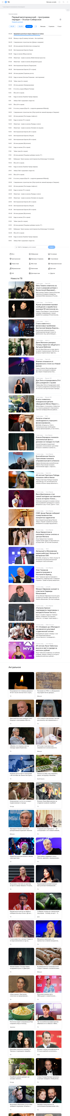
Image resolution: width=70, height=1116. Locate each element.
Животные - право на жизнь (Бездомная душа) (28, 61)
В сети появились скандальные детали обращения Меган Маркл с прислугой (47, 401)
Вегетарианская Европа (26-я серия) (25, 131)
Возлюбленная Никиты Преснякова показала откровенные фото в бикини (47, 458)
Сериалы (51, 26)
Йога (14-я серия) (19, 104)
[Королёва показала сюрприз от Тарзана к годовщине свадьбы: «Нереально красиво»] (21, 1043)
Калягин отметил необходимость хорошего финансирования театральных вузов (46, 420)
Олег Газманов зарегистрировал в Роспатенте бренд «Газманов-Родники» (44, 572)
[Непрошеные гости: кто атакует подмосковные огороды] (21, 795)
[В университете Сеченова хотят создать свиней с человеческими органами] (48, 961)
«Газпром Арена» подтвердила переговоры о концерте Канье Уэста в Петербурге (47, 610)
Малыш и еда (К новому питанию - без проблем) (28, 38)
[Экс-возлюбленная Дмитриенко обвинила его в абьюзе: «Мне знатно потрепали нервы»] (48, 1016)
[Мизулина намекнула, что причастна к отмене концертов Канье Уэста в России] (48, 933)
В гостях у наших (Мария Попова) (24, 89)
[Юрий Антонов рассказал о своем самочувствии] (21, 850)
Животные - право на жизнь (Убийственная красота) (29, 58)
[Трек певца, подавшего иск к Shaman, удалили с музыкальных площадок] (48, 850)
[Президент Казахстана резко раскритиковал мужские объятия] (21, 823)
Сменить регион (17, 22)
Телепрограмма (13, 14)
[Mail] (6, 2)
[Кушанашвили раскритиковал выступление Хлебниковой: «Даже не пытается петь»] (48, 878)
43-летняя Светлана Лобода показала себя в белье (47, 476)
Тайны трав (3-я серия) (21, 81)
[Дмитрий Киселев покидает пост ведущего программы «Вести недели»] (21, 713)
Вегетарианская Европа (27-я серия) (25, 69)
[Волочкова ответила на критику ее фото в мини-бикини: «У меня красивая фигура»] (21, 878)
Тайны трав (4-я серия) (21, 151)
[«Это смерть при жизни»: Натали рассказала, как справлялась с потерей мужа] (48, 713)
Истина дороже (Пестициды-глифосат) (25, 116)
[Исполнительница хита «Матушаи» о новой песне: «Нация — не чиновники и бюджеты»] (48, 988)
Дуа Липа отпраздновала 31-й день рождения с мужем (48, 382)
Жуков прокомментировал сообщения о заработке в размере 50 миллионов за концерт (47, 307)
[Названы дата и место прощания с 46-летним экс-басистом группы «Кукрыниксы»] (21, 768)
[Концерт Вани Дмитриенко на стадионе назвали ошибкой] (48, 795)
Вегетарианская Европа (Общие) (24, 135)
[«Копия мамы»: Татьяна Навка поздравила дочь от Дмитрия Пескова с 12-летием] (21, 961)
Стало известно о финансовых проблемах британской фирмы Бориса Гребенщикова (47, 326)
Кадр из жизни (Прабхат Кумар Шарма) (26, 96)
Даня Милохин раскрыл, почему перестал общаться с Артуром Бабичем (48, 345)
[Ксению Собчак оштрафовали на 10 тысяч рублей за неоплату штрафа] (48, 1043)
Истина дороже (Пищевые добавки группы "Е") (28, 155)
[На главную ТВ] (8, 2)
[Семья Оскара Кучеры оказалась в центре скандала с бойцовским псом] (48, 1071)
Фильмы (42, 26)
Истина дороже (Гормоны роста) (24, 73)
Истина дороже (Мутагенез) (22, 143)
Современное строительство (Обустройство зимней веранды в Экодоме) (36, 112)
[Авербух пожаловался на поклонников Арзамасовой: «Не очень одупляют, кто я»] (48, 1099)
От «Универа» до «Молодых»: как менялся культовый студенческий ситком (48, 629)
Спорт (59, 26)
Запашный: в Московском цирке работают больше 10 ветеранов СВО (47, 553)
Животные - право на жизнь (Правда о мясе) (27, 124)
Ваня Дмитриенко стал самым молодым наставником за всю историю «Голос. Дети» (48, 496)
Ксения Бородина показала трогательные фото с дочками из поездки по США (47, 439)
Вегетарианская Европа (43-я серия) (25, 139)
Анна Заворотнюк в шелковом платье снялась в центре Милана (47, 534)
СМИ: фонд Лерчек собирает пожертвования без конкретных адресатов (48, 515)
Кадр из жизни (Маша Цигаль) (23, 54)
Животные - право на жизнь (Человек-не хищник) (28, 128)
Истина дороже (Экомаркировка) (24, 85)
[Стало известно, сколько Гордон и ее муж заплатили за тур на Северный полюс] (21, 933)
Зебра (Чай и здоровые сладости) (24, 100)
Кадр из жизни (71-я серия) (22, 120)
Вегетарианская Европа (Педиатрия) (25, 65)
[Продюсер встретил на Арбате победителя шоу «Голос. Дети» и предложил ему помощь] (21, 906)
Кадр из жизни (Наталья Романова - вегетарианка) (29, 77)
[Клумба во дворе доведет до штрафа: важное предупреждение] (21, 1071)
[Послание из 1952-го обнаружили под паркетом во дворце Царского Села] (48, 685)
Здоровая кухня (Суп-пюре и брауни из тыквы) (29, 33)
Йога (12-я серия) (19, 93)
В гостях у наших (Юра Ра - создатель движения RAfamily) (31, 108)
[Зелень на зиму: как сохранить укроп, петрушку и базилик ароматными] (48, 768)
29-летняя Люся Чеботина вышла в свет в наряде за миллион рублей (47, 648)
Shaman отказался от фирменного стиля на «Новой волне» (48, 364)
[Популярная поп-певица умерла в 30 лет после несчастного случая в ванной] (21, 685)
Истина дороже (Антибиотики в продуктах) (27, 46)
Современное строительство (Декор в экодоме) (28, 42)
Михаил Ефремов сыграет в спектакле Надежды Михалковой (47, 591)
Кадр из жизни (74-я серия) (22, 147)
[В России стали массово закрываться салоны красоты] (48, 740)
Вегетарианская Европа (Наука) (23, 50)
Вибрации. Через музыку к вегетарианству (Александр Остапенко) (34, 159)
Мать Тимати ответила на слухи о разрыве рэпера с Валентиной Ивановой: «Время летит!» (47, 288)
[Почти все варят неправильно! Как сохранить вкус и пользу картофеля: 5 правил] (21, 1016)
